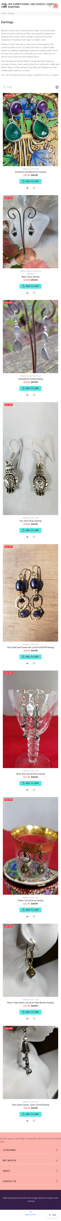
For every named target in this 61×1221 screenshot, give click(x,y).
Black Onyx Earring (30, 277)
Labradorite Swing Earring (30, 379)
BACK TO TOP (30, 1214)
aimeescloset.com (30, 518)
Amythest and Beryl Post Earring (30, 172)
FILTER (9, 87)
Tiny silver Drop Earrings (30, 521)
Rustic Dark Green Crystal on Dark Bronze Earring (30, 1003)
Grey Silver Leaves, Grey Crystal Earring (30, 1105)
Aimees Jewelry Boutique (30, 271)
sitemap (31, 1201)
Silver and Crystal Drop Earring (30, 774)
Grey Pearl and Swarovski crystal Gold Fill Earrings (30, 647)
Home (3, 13)
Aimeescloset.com (30, 169)
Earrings (30, 274)
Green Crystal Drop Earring (30, 900)
